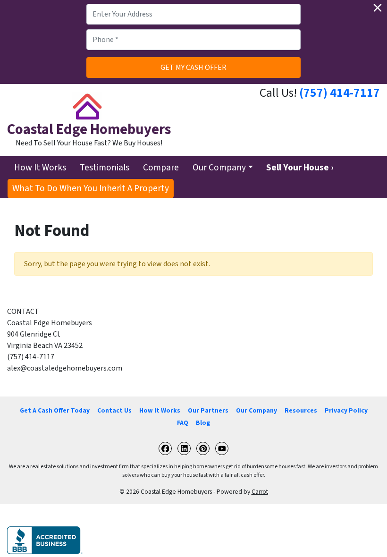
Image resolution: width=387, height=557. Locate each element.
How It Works (40, 167)
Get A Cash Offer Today (55, 410)
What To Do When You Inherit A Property (90, 188)
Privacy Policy (346, 410)
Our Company (219, 167)
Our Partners (208, 410)
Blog (203, 422)
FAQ (182, 422)
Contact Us (114, 410)
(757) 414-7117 (339, 92)
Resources (301, 410)
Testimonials (104, 167)
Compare (161, 167)
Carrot (260, 491)
